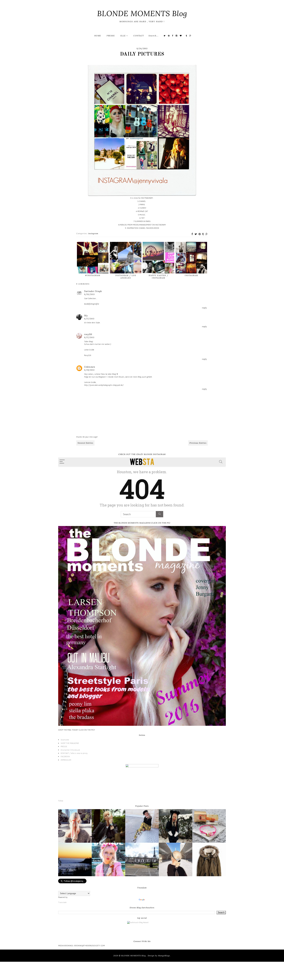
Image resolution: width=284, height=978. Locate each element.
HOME (97, 36)
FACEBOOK (65, 756)
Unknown (89, 366)
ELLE (123, 36)
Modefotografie (91, 304)
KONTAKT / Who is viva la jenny (74, 753)
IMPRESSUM (66, 760)
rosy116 (88, 334)
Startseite (65, 739)
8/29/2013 (89, 370)
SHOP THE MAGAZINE (70, 743)
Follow (60, 800)
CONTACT (138, 36)
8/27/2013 (89, 319)
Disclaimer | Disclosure (70, 750)
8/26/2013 (89, 294)
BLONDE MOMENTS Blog (142, 13)
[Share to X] (196, 234)
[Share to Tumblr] (203, 234)
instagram (93, 233)
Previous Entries (197, 443)
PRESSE (111, 36)
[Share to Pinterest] (200, 234)
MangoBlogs (164, 955)
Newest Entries (85, 443)
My (86, 315)
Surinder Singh (93, 291)
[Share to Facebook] (192, 234)
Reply (204, 308)
